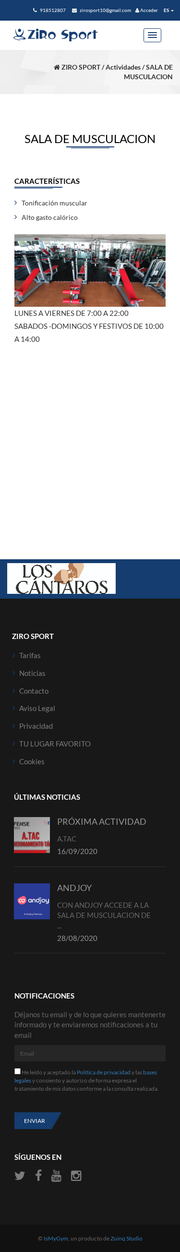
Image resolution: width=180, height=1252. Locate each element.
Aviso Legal (37, 708)
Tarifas (30, 655)
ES (166, 10)
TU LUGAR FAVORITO (55, 743)
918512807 (52, 10)
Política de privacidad (104, 1072)
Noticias (32, 673)
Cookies (32, 761)
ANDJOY (74, 887)
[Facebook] (38, 1176)
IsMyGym (56, 1238)
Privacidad (36, 726)
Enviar (34, 1120)
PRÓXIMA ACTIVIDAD (101, 821)
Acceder (148, 10)
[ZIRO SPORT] (55, 35)
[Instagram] (76, 1176)
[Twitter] (21, 1176)
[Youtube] (56, 1176)
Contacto (33, 690)
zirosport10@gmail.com (105, 10)
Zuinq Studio (126, 1238)
